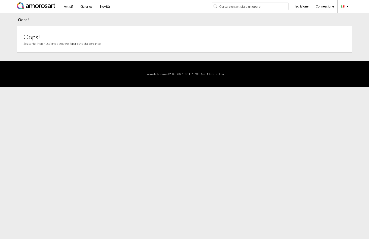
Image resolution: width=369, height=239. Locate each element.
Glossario (212, 74)
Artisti (68, 6)
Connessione (325, 6)
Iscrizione (302, 6)
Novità (105, 6)
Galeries (86, 6)
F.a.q (221, 74)
